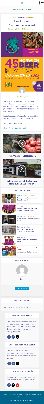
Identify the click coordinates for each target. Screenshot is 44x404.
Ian (35, 29)
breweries (23, 128)
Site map (13, 400)
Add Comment (25, 29)
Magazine (28, 248)
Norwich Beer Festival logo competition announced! (27, 209)
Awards (19, 196)
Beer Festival (20, 18)
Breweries (30, 18)
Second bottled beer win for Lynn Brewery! (27, 199)
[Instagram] (17, 337)
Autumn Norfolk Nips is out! (27, 252)
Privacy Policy (29, 400)
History (29, 227)
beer (6, 128)
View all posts (22, 288)
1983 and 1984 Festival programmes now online (26, 230)
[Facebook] (9, 337)
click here (14, 118)
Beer (12, 18)
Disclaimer (20, 400)
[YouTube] (17, 385)
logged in (16, 307)
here (21, 123)
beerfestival (14, 128)
